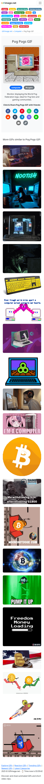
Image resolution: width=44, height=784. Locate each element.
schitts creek (7, 16)
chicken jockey (35, 9)
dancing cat (19, 13)
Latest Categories (22, 768)
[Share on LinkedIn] (36, 111)
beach (37, 19)
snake (4, 13)
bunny (23, 16)
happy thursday (16, 23)
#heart (7, 383)
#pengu (8, 206)
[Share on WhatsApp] (29, 111)
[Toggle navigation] (40, 3)
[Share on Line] (36, 117)
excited (5, 23)
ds (34, 13)
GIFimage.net (7, 31)
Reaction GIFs (20, 765)
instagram (6, 19)
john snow (32, 16)
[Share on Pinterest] (22, 111)
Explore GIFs (6, 765)
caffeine (23, 19)
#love (7, 318)
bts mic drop (22, 9)
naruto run (24, 26)
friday (15, 19)
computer (16, 87)
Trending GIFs (35, 765)
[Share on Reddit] (8, 117)
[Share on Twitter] (15, 111)
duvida (12, 9)
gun (10, 13)
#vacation (8, 314)
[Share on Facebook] (8, 111)
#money (8, 501)
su (39, 16)
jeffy (30, 19)
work (17, 16)
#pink (7, 432)
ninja (15, 26)
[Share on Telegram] (22, 117)
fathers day (6, 26)
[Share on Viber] (29, 117)
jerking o (28, 23)
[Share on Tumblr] (15, 117)
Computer (18, 31)
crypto (4, 9)
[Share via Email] (18, 123)
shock (28, 13)
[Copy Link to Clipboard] (25, 123)
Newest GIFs (6, 768)
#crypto (29, 87)
